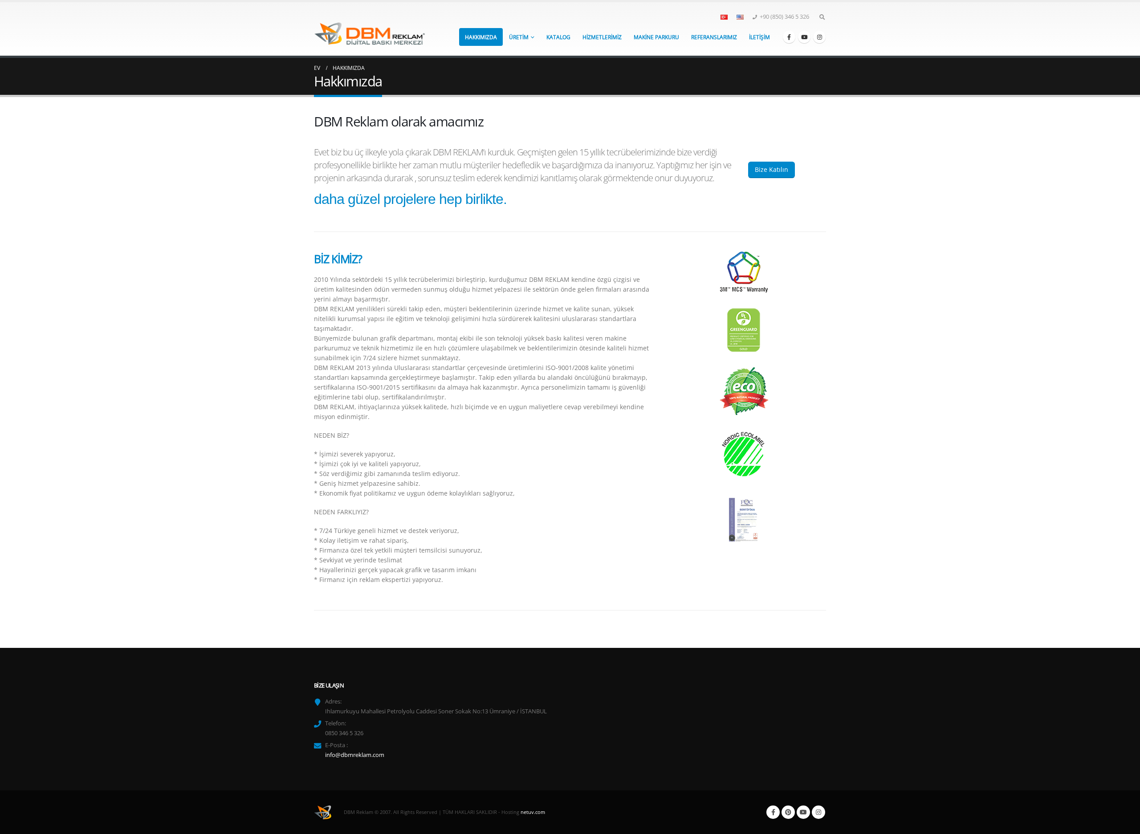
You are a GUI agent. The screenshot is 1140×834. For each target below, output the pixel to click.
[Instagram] (819, 37)
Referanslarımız (714, 37)
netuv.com (533, 811)
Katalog (558, 37)
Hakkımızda (481, 37)
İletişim (759, 37)
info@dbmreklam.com (354, 755)
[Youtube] (804, 37)
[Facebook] (789, 37)
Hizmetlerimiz (602, 37)
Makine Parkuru (656, 37)
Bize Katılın (771, 169)
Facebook (773, 812)
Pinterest (788, 812)
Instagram (818, 812)
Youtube (803, 812)
